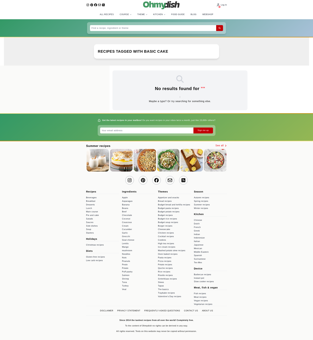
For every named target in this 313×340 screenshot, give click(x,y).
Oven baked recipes (168, 254)
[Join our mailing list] (99, 5)
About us (207, 311)
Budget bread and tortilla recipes (174, 205)
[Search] (219, 28)
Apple (125, 198)
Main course (92, 212)
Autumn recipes (201, 198)
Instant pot (199, 278)
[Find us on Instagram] (87, 5)
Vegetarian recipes (203, 304)
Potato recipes (165, 265)
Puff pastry (127, 272)
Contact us (191, 311)
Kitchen (158, 14)
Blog (193, 14)
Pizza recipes (164, 261)
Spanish (198, 255)
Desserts (90, 205)
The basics (163, 289)
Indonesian (199, 238)
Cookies (162, 240)
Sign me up (203, 130)
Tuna (124, 282)
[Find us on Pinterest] (91, 5)
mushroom (127, 250)
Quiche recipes (165, 268)
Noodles (126, 254)
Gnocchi (126, 236)
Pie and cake (92, 215)
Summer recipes (202, 205)
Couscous (127, 222)
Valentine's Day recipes (169, 296)
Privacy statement (128, 311)
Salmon (125, 275)
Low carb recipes (94, 260)
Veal (124, 289)
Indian (197, 234)
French (197, 227)
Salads (89, 219)
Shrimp (125, 279)
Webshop (207, 14)
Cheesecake (164, 229)
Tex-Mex (198, 262)
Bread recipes (165, 201)
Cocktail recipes (166, 236)
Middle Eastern (201, 252)
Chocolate (127, 215)
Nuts (124, 258)
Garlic (125, 233)
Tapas (161, 286)
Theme (141, 14)
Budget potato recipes (168, 212)
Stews (161, 282)
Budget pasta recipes (168, 208)
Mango (125, 247)
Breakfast (90, 201)
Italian (197, 241)
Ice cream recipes (166, 247)
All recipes (107, 14)
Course (124, 14)
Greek (197, 231)
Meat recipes (200, 297)
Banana (126, 205)
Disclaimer (106, 311)
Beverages (91, 198)
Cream (125, 226)
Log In (224, 5)
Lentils (125, 243)
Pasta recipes (164, 258)
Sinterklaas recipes (167, 279)
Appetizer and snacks (168, 198)
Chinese (198, 220)
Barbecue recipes (202, 274)
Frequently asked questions (162, 311)
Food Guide (178, 14)
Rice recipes (164, 272)
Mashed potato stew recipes (171, 250)
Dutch (197, 224)
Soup (88, 229)
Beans (125, 208)
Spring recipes (201, 201)
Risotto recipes (165, 275)
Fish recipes (200, 293)
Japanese (198, 245)
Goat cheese (128, 240)
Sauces (89, 222)
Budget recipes (165, 215)
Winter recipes (201, 208)
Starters (90, 233)
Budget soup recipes (168, 222)
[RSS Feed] (103, 5)
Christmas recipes (95, 245)
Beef (124, 212)
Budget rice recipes (167, 219)
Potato (125, 268)
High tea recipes (166, 243)
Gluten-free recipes (95, 257)
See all (219, 145)
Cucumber (127, 229)
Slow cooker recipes (204, 281)
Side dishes (92, 226)
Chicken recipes (166, 233)
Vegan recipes (201, 301)
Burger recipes (165, 226)
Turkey (125, 286)
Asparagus (127, 201)
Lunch (89, 208)
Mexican (198, 248)
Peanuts (126, 261)
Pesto (125, 265)
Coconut (126, 219)
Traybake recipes (166, 293)
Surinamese (200, 259)
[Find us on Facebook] (95, 5)
